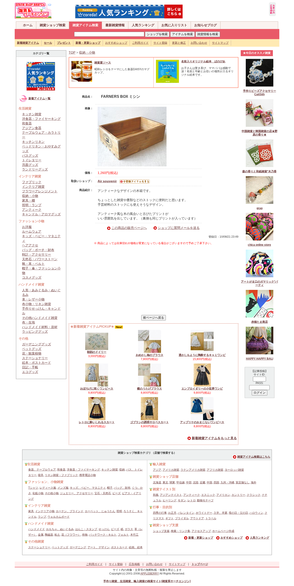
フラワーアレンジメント (39, 191)
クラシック (253, 495)
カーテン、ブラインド (69, 511)
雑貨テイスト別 (164, 489)
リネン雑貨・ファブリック (61, 475)
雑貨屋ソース (102, 62)
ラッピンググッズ (35, 331)
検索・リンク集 (180, 531)
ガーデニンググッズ (36, 344)
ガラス (129, 529)
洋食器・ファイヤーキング (41, 119)
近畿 (202, 482)
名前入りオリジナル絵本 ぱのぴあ (203, 61)
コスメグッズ (31, 277)
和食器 (27, 123)
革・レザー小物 (33, 299)
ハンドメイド (36, 529)
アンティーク (31, 209)
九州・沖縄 (227, 482)
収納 (122, 469)
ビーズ (116, 493)
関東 (172, 482)
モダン (182, 500)
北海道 (157, 482)
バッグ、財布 (122, 487)
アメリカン (223, 495)
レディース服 (48, 487)
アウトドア (197, 518)
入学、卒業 (220, 512)
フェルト (123, 534)
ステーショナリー (35, 358)
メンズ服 (62, 487)
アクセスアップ (201, 531)
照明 (119, 511)
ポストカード (119, 547)
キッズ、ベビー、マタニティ (88, 487)
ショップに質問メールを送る (179, 228)
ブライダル (182, 518)
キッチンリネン (33, 142)
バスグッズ (30, 155)
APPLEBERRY (149, 573)
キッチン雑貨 (31, 114)
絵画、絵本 (136, 547)
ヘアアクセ (30, 245)
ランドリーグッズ (35, 169)
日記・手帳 (30, 367)
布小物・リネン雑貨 (36, 304)
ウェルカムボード (59, 516)
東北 (165, 482)
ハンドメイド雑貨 (41, 523)
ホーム (28, 25)
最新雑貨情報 (115, 25)
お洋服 (27, 227)
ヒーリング (169, 500)
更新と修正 (179, 42)
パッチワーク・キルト (102, 534)
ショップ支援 (161, 531)
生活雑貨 (33, 464)
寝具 (40, 475)
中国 (209, 482)
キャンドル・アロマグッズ (41, 214)
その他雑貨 (36, 541)
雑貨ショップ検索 (52, 25)
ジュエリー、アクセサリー (76, 493)
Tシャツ (33, 487)
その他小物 (52, 493)
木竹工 (134, 534)
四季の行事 (160, 512)
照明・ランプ (31, 205)
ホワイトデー (204, 512)
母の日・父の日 (238, 512)
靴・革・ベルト (33, 264)
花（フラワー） (71, 534)
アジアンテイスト (171, 495)
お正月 (172, 512)
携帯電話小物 (87, 475)
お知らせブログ (205, 25)
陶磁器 (49, 534)
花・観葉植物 (31, 353)
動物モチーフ (205, 500)
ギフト (169, 518)
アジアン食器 (31, 128)
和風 (155, 495)
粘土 (57, 534)
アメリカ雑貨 (171, 469)
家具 (31, 511)
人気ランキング (143, 25)
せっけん (104, 529)
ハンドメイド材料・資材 (39, 327)
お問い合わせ (199, 42)
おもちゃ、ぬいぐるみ (60, 529)
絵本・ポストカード (36, 362)
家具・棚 (28, 200)
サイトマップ (220, 42)
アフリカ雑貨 (215, 469)
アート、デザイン (99, 547)
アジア (157, 469)
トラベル (210, 518)
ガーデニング (78, 547)
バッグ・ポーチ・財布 (38, 250)
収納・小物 (30, 196)
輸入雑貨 (159, 464)
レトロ (191, 500)
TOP (72, 52)
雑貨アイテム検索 (85, 25)
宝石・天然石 (102, 493)
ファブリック (31, 182)
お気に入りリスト (174, 25)
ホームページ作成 (223, 531)
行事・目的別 (162, 507)
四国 (216, 482)
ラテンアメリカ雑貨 (193, 469)
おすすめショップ (116, 42)
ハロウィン (256, 512)
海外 (253, 482)
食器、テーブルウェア (42, 469)
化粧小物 (37, 493)
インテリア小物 (44, 511)
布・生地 (28, 322)
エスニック (208, 495)
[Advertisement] (153, 280)
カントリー (238, 495)
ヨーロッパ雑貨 (234, 469)
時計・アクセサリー (36, 254)
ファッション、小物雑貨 (45, 482)
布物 (85, 534)
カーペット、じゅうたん (100, 511)
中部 (189, 482)
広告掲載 (134, 564)
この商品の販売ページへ (129, 228)
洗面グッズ (30, 165)
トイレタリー (31, 160)
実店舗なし (242, 482)
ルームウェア (31, 231)
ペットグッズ (31, 349)
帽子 (110, 487)
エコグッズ (30, 372)
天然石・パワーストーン (39, 259)
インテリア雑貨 (33, 186)
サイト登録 (160, 42)
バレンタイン (186, 512)
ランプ (42, 516)
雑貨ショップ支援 (165, 525)
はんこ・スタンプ (86, 529)
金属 (40, 534)
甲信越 (180, 482)
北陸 (195, 482)
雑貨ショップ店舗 (165, 476)
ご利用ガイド (140, 42)
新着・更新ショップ (200, 537)
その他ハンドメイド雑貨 (39, 318)
